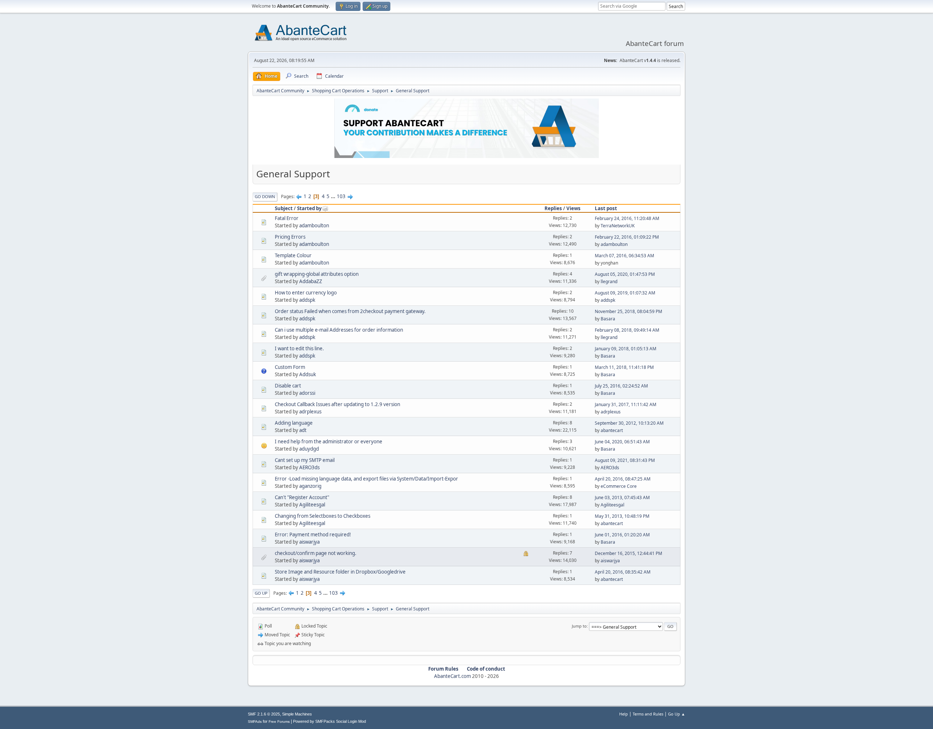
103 (341, 196)
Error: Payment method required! (313, 534)
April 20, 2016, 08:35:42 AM (623, 572)
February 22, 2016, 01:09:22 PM (627, 237)
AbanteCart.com (452, 676)
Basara (608, 319)
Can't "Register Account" (302, 497)
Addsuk (307, 374)
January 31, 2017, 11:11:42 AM (625, 404)
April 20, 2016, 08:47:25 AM (623, 479)
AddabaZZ (310, 281)
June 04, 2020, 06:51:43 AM (622, 442)
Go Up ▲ (676, 714)
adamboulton (314, 225)
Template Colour (293, 255)
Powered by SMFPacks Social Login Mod (329, 721)
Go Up (261, 593)
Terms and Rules (648, 714)
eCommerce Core (619, 486)
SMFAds (255, 722)
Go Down (265, 196)
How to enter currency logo (306, 292)
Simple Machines (297, 714)
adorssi (307, 393)
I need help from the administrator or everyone (328, 441)
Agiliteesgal (312, 504)
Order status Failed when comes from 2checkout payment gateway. (350, 311)
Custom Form (290, 367)
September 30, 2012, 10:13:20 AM (629, 423)
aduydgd (309, 449)
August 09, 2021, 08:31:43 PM (625, 460)
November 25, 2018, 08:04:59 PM (628, 311)
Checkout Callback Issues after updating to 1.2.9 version (337, 404)
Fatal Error (286, 218)
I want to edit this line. (299, 348)
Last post (606, 208)
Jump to (579, 626)
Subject (284, 208)
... (333, 196)
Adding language (294, 423)
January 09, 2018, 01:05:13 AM (625, 349)
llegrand (609, 281)
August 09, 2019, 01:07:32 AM (625, 293)
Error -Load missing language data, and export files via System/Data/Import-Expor (366, 478)
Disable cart (288, 385)
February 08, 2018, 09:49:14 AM (627, 330)
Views (573, 208)
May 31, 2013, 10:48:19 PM (622, 516)
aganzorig (310, 486)
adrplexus (310, 411)
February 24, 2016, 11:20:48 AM (627, 218)
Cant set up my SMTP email (305, 460)
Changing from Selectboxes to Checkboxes (322, 516)
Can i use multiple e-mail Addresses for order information (339, 330)
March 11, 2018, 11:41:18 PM (624, 367)
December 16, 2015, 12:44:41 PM (628, 553)
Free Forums (279, 722)
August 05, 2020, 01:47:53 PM (625, 274)
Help (623, 714)
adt (303, 430)
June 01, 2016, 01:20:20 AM (622, 535)
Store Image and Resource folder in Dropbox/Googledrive (340, 571)
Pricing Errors (290, 237)
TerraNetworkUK (618, 226)
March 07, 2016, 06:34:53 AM (624, 255)
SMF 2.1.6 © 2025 (264, 714)
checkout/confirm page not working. (315, 553)
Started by (309, 208)
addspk (307, 300)
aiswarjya (309, 542)
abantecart (612, 430)
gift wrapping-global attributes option (317, 274)
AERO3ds (309, 467)
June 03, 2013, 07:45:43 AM (622, 497)
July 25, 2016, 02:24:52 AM (621, 386)
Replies (553, 208)
